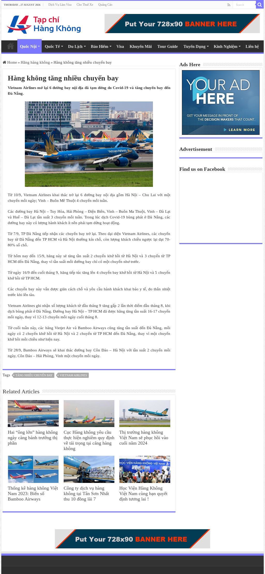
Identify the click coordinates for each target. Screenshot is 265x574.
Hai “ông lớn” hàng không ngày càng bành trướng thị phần (33, 438)
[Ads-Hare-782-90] (182, 23)
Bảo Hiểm (99, 46)
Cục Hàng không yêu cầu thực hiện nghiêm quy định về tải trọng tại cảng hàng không (89, 440)
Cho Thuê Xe (85, 4)
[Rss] (229, 5)
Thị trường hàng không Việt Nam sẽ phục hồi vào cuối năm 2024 (143, 438)
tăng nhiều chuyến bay (34, 375)
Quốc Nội (28, 46)
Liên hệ (252, 46)
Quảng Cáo (105, 4)
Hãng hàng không (35, 62)
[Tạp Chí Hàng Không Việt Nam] (44, 23)
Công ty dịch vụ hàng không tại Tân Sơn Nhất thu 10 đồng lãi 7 (86, 493)
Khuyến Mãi (141, 46)
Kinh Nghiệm (225, 46)
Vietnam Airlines (73, 375)
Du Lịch (75, 46)
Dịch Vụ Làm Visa (59, 4)
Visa (120, 46)
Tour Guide (167, 46)
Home (10, 45)
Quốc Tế (52, 46)
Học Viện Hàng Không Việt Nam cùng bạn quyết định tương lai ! (143, 493)
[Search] (260, 5)
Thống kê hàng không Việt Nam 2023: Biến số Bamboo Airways (33, 493)
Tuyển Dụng (194, 46)
